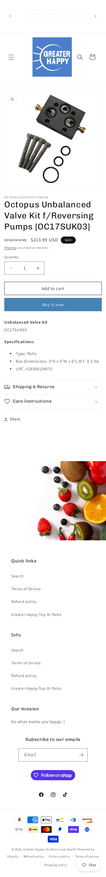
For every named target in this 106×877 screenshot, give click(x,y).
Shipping (10, 248)
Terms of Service (26, 588)
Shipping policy (56, 865)
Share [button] (15, 419)
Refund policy (23, 601)
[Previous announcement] (10, 16)
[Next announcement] (95, 16)
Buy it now (53, 304)
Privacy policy (59, 856)
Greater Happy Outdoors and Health (50, 849)
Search (17, 576)
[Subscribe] (81, 755)
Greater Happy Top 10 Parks (36, 614)
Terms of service (87, 856)
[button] (11, 57)
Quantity (11, 257)
